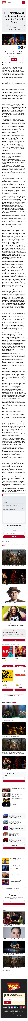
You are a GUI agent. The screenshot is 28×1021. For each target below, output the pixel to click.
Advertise (8, 1010)
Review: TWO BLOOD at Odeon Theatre (11, 498)
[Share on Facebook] (19, 47)
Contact (16, 1010)
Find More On (13, 695)
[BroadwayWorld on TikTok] (18, 1007)
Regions (12, 1011)
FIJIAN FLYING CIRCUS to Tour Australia (11, 505)
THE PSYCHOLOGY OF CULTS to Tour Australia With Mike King (12, 502)
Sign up (14, 904)
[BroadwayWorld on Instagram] (12, 1007)
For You (8, 548)
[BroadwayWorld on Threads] (21, 1007)
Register (16, 2)
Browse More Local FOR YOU (16, 625)
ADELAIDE (9, 2)
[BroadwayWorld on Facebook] (9, 1007)
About (12, 1010)
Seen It (7, 664)
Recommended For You (7, 854)
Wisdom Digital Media (17, 1013)
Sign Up (14, 59)
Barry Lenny (13, 702)
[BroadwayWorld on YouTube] (24, 1007)
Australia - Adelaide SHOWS (8, 811)
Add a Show (14, 848)
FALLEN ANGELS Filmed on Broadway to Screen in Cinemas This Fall (14, 925)
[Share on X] (21, 47)
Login (20, 2)
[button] (23, 2)
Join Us (20, 1010)
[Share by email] (24, 47)
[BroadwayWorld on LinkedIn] (15, 1007)
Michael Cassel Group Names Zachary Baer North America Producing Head (13, 939)
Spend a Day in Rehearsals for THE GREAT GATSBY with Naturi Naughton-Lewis (18, 794)
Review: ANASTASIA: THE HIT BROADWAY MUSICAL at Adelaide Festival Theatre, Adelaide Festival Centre (14, 969)
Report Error (21, 1011)
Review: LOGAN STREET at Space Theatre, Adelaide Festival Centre (13, 954)
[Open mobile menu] (26, 2)
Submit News (6, 1011)
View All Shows (14, 845)
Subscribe (14, 781)
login (3, 545)
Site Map (16, 1011)
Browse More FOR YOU (13, 888)
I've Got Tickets (7, 666)
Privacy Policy (17, 1015)
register (20, 544)
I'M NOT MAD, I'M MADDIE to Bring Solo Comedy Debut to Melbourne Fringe (13, 509)
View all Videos (5, 808)
